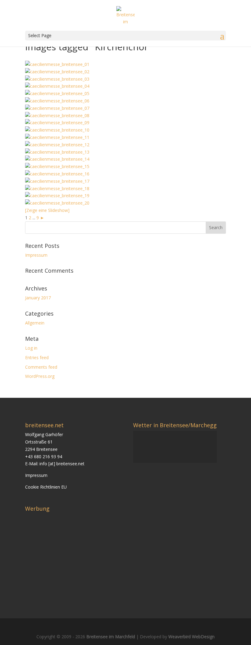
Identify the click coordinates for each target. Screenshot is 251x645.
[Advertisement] (76, 557)
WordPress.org (39, 376)
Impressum (36, 255)
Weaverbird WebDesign (191, 636)
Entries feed (37, 357)
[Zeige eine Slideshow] (47, 210)
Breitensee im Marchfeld (110, 636)
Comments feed (41, 367)
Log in (31, 348)
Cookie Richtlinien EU (46, 487)
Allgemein (34, 323)
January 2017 (38, 298)
